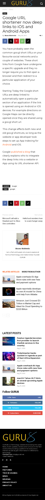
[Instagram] (6, 460)
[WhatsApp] (22, 41)
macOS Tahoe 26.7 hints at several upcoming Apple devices (29, 380)
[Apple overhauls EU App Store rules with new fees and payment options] (8, 279)
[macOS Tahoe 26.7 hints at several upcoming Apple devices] (8, 381)
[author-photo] (22, 245)
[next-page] (8, 315)
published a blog (20, 151)
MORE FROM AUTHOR (31, 272)
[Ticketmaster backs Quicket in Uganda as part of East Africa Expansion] (8, 356)
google (12, 189)
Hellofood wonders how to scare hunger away (32, 219)
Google (14, 186)
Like (39, 397)
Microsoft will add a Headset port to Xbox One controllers (11, 221)
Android (7, 144)
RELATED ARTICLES (10, 272)
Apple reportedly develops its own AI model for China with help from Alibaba (28, 291)
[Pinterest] (16, 41)
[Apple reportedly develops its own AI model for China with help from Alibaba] (8, 291)
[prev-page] (4, 315)
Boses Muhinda (10, 35)
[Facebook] (5, 41)
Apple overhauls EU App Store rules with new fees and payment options (28, 280)
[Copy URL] (28, 41)
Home (4, 9)
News (11, 9)
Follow (38, 403)
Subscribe (37, 413)
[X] (10, 41)
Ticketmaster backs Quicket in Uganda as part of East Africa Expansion (29, 355)
